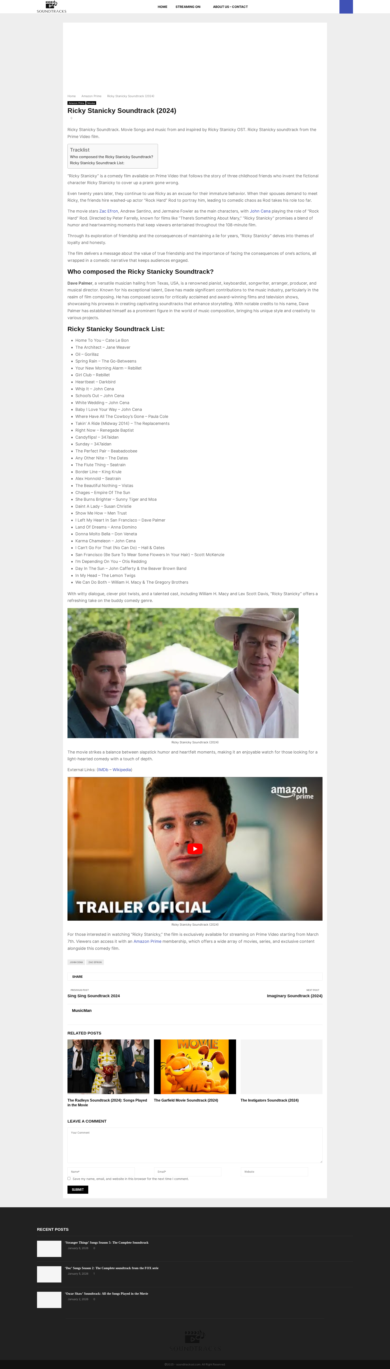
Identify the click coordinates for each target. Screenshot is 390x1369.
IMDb (103, 769)
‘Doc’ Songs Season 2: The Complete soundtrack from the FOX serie (111, 1268)
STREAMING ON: (188, 7)
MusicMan (82, 1010)
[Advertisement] (195, 59)
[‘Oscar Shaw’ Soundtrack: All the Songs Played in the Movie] (49, 1300)
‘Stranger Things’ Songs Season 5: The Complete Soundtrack (107, 1242)
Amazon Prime (76, 103)
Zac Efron (108, 211)
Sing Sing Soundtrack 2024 (93, 996)
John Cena (260, 211)
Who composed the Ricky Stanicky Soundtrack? (111, 156)
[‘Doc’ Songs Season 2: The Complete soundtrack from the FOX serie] (49, 1274)
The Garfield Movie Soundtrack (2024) (186, 1100)
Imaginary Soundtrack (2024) (295, 996)
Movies (91, 103)
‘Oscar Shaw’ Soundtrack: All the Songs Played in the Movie (106, 1293)
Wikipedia (122, 769)
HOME (162, 7)
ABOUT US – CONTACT (230, 7)
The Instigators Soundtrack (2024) (270, 1100)
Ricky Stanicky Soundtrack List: (97, 163)
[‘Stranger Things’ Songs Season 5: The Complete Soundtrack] (49, 1249)
